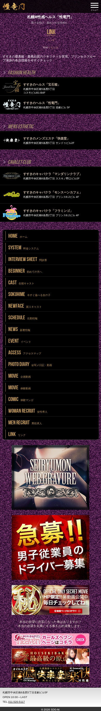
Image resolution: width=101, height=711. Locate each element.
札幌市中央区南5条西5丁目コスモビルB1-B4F (42, 88)
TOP (45, 47)
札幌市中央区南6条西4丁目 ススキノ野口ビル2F (52, 176)
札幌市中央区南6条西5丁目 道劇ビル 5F (46, 105)
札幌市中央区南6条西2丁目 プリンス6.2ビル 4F (52, 194)
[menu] (94, 6)
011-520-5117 (16, 701)
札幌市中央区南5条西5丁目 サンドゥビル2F (48, 140)
